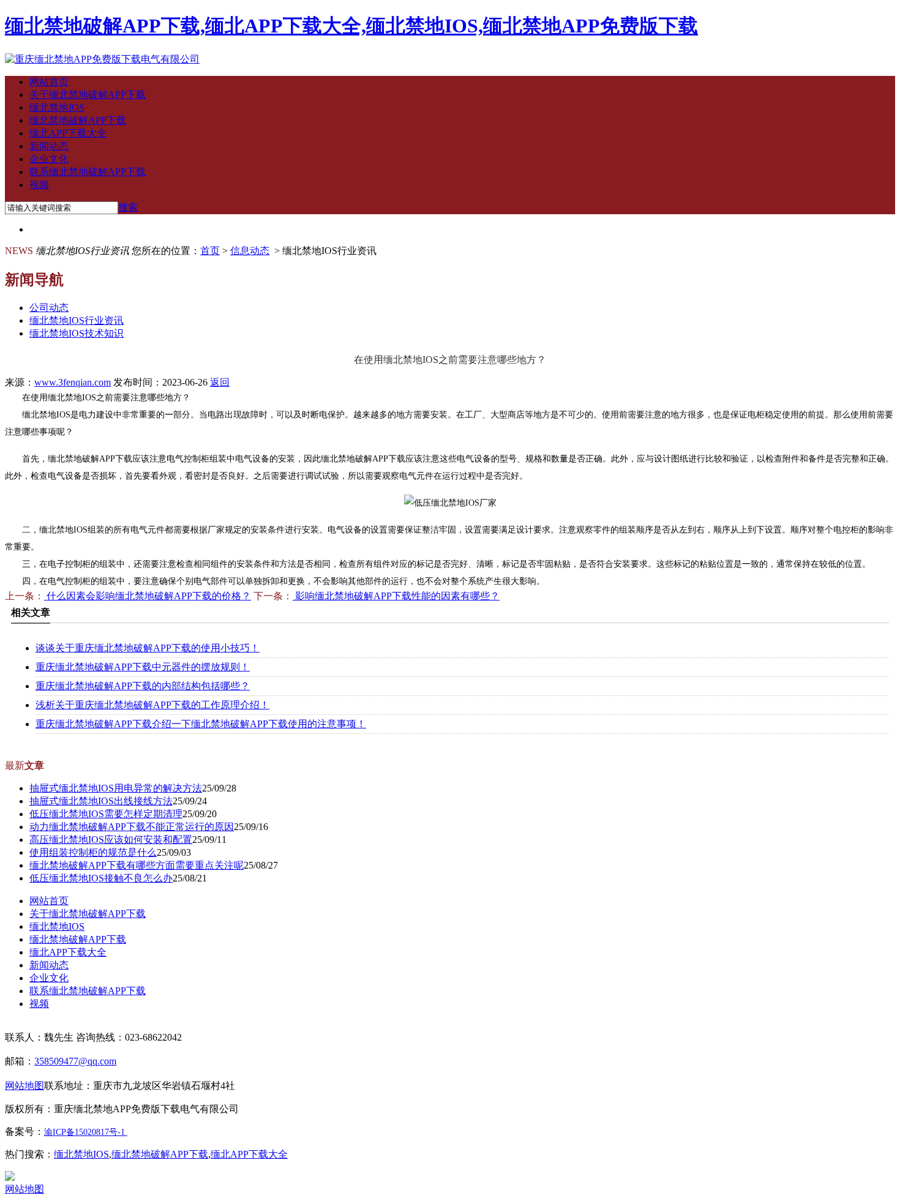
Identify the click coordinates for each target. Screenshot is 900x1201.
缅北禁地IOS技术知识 (76, 333)
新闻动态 (49, 146)
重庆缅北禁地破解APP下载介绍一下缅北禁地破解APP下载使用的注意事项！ (201, 724)
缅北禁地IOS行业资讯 (76, 320)
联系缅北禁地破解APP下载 (87, 171)
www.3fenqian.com (72, 382)
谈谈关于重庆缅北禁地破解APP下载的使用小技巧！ (148, 648)
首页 (210, 250)
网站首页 (49, 82)
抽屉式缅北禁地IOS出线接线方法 (101, 801)
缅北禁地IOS (56, 107)
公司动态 (49, 307)
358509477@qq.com (75, 1061)
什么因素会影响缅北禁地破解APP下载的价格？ (147, 596)
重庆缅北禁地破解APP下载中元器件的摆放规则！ (143, 667)
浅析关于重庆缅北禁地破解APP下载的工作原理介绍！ (152, 705)
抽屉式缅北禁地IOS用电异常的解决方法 (115, 788)
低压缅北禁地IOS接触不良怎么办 (101, 878)
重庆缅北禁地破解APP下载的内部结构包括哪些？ (143, 686)
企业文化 (49, 159)
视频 (39, 184)
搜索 (128, 207)
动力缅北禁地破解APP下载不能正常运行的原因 (131, 826)
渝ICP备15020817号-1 (84, 1132)
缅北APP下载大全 (68, 133)
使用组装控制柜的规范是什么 (93, 852)
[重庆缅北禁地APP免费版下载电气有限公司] (102, 59)
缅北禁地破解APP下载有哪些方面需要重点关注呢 (136, 865)
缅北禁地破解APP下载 (77, 120)
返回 (220, 382)
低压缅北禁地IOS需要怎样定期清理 (105, 814)
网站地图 (24, 1189)
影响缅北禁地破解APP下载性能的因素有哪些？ (396, 596)
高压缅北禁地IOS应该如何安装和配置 (110, 839)
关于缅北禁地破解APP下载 (87, 94)
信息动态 (249, 250)
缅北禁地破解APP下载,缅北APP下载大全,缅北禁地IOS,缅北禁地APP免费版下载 (351, 26)
